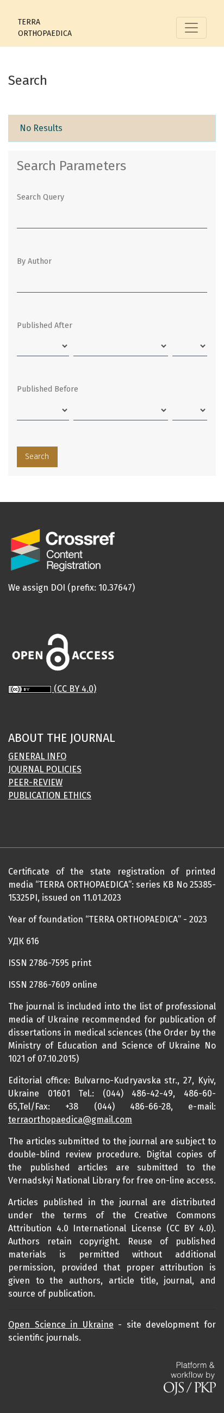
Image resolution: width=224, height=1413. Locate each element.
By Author (34, 261)
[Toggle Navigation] (191, 28)
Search (37, 456)
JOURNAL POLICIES (45, 769)
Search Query (40, 197)
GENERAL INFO (37, 756)
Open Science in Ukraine (61, 1324)
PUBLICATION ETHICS (49, 795)
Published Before (47, 389)
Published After (44, 325)
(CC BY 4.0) (75, 689)
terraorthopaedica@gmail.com (70, 1119)
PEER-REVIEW (35, 782)
